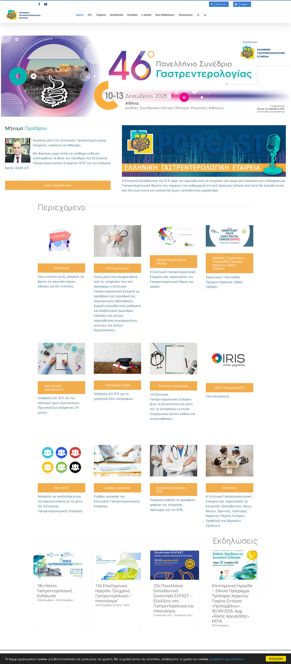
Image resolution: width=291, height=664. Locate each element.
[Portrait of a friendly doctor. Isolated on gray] (117, 226)
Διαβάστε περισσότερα (226, 659)
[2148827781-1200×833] (173, 446)
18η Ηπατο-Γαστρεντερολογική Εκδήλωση (54, 590)
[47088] (117, 343)
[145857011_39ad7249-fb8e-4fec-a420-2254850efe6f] (61, 446)
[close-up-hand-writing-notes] (61, 343)
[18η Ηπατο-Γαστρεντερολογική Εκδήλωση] (58, 565)
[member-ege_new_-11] (173, 226)
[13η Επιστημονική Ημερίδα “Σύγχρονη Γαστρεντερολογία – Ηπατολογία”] (116, 565)
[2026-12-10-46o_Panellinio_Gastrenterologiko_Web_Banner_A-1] (145, 36)
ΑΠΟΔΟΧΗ (276, 659)
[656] (117, 446)
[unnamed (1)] (229, 226)
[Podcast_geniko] (204, 126)
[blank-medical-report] (173, 343)
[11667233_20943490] (61, 226)
